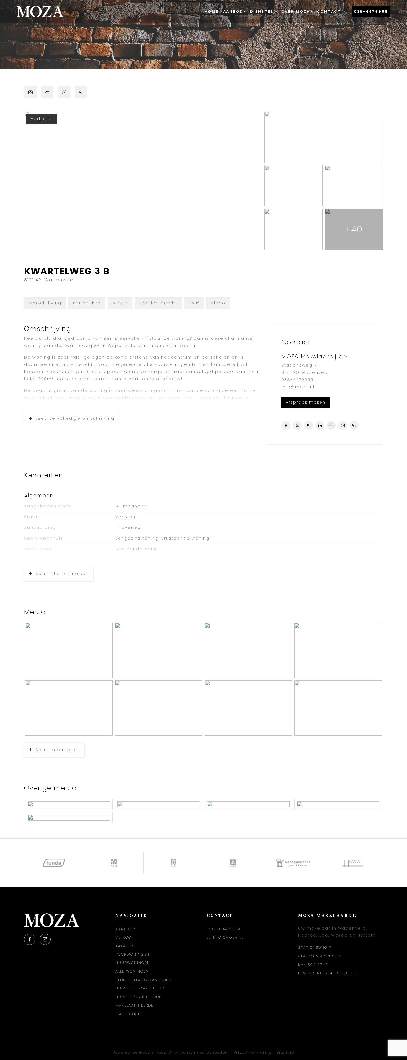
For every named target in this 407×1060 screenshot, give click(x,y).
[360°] (47, 92)
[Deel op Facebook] (285, 425)
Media (120, 303)
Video (218, 303)
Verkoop (124, 937)
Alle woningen (132, 971)
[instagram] (45, 939)
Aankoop (125, 929)
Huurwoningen (132, 962)
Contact (329, 11)
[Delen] (81, 92)
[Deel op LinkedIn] (319, 425)
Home (212, 11)
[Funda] (54, 863)
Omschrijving (45, 303)
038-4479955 (371, 11)
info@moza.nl (298, 387)
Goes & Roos (152, 1052)
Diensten (262, 11)
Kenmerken (87, 303)
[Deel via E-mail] (342, 425)
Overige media (158, 303)
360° (194, 303)
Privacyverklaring (253, 1052)
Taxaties (125, 946)
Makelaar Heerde (134, 1005)
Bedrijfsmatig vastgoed (143, 980)
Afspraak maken (306, 402)
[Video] (64, 92)
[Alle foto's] (30, 92)
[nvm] (114, 863)
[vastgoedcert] (293, 863)
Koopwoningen (132, 954)
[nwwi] (353, 863)
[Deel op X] (297, 425)
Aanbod (233, 11)
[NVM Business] (174, 863)
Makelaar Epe (130, 1014)
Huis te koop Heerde (138, 996)
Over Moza (295, 11)
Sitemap (285, 1052)
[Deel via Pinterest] (308, 425)
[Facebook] (29, 939)
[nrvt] (233, 863)
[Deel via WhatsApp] (331, 425)
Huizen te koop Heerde (141, 988)
